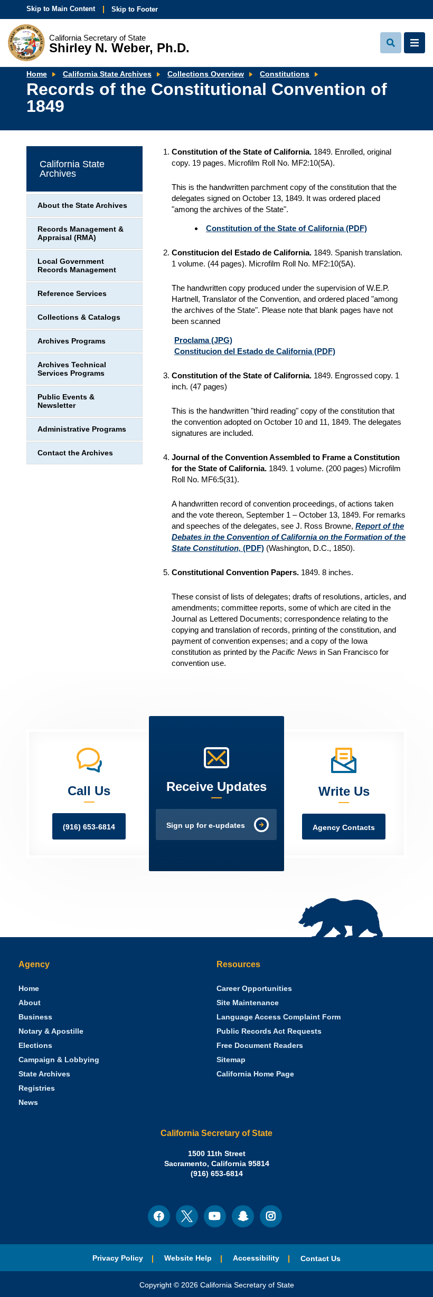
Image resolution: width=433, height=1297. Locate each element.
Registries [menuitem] (36, 1088)
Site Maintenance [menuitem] (247, 1003)
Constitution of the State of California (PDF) (286, 228)
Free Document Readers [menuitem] (259, 1046)
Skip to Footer (134, 9)
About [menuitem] (29, 1003)
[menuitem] (28, 989)
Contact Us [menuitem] (320, 1259)
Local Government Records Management (76, 266)
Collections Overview (205, 74)
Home (36, 74)
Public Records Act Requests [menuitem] (269, 1031)
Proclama (203, 340)
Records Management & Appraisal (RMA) (80, 233)
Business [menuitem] (35, 1017)
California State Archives (107, 74)
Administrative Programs (81, 429)
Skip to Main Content (60, 9)
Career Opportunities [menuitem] (254, 989)
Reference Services (72, 294)
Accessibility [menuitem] (256, 1258)
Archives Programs (71, 341)
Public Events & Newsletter (66, 401)
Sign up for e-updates (205, 825)
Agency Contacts (344, 828)
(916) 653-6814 (89, 827)
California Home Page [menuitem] (255, 1074)
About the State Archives (82, 205)
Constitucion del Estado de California (254, 351)
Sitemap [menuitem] (231, 1060)
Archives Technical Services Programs (71, 369)
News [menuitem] (28, 1103)
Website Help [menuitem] (188, 1258)
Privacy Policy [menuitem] (117, 1258)
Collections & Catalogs (78, 317)
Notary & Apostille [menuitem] (50, 1031)
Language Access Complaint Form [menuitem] (278, 1017)
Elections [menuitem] (35, 1046)
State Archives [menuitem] (44, 1074)
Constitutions (284, 74)
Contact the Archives (75, 453)
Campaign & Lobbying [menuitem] (58, 1060)
